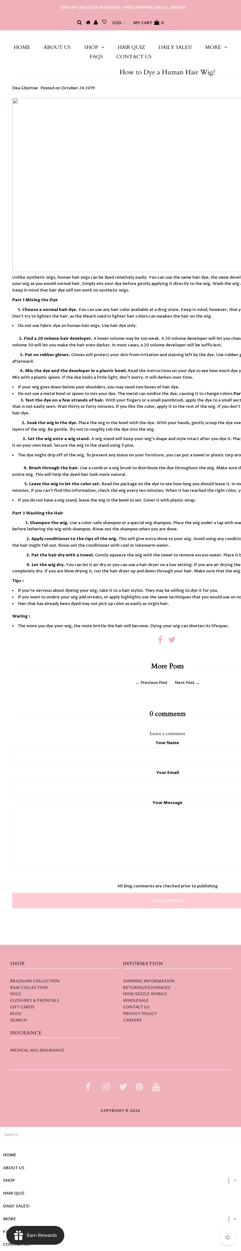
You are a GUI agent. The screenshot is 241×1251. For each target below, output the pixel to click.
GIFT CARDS (22, 1007)
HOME (22, 47)
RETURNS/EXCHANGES (146, 988)
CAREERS (132, 1020)
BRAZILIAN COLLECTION (35, 981)
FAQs (96, 56)
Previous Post (154, 683)
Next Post (185, 683)
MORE (213, 47)
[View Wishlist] (104, 22)
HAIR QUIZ (131, 47)
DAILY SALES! (175, 47)
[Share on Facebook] (160, 641)
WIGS (15, 994)
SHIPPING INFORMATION (149, 981)
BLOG (16, 1014)
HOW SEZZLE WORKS (145, 994)
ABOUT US (57, 47)
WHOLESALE (136, 1000)
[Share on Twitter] (172, 641)
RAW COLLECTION (29, 988)
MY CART (148, 23)
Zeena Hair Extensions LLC (120, 36)
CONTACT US (134, 56)
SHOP (91, 47)
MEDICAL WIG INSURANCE (37, 1050)
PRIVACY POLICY (140, 1014)
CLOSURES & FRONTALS (34, 1000)
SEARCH (18, 1020)
